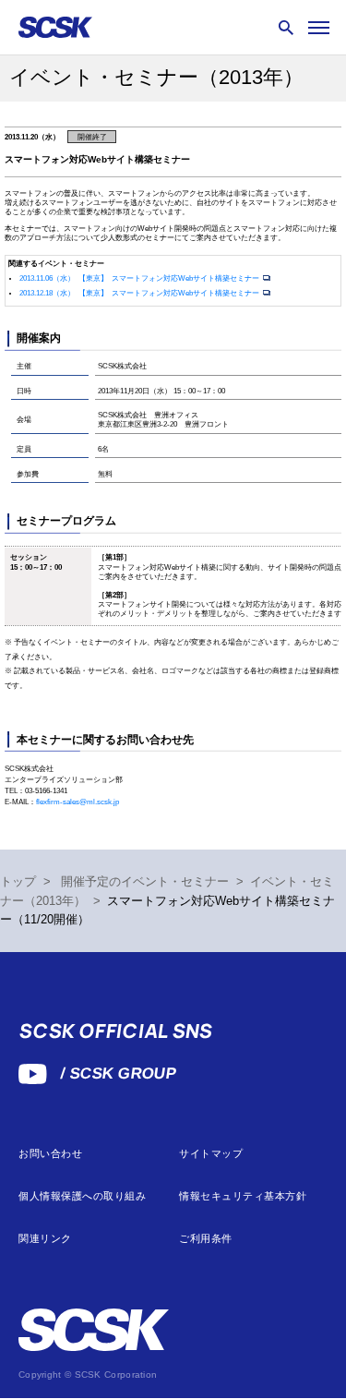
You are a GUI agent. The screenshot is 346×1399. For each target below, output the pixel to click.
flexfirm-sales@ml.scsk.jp (77, 802)
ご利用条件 (206, 1239)
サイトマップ (211, 1154)
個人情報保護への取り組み (82, 1196)
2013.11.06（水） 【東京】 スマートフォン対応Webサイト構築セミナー (140, 278)
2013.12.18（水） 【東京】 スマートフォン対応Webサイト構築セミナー (140, 293)
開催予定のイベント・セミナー (145, 881)
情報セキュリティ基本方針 (243, 1196)
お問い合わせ (50, 1154)
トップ (18, 881)
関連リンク (45, 1239)
